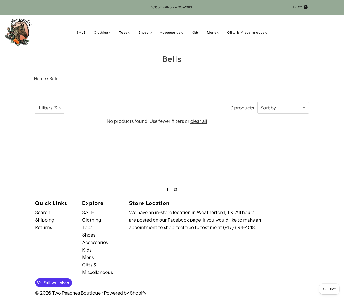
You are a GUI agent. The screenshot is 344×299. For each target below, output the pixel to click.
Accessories (170, 32)
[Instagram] (175, 189)
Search (42, 212)
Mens (212, 32)
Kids (195, 32)
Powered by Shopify (125, 293)
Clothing (101, 32)
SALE (81, 32)
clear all (198, 121)
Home (40, 78)
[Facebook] (167, 189)
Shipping (44, 220)
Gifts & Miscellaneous (246, 32)
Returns (43, 227)
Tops (123, 32)
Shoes (144, 32)
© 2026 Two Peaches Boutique (68, 293)
